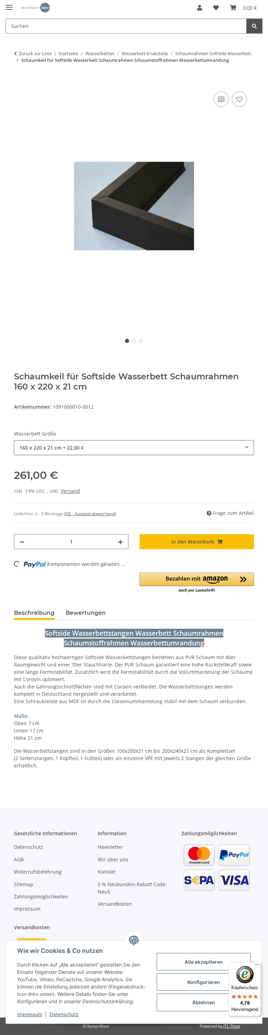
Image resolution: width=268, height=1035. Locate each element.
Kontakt (107, 871)
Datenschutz (64, 1014)
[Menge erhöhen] (120, 541)
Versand (70, 491)
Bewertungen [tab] (86, 613)
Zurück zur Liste (35, 53)
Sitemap (23, 884)
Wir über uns (113, 859)
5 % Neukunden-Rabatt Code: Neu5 (132, 888)
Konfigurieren (203, 982)
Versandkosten (115, 904)
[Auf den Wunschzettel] (239, 99)
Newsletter (110, 847)
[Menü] (257, 966)
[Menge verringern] (22, 541)
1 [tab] (127, 341)
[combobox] (134, 447)
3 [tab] (141, 341)
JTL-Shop (231, 1026)
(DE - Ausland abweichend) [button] (90, 514)
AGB (19, 859)
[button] (200, 8)
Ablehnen (203, 1002)
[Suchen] (254, 26)
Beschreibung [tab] (34, 613)
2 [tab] (134, 341)
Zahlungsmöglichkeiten (41, 896)
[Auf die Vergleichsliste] (221, 99)
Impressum (29, 1014)
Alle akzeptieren (204, 962)
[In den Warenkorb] (19, 82)
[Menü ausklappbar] (9, 4)
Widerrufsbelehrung (38, 871)
